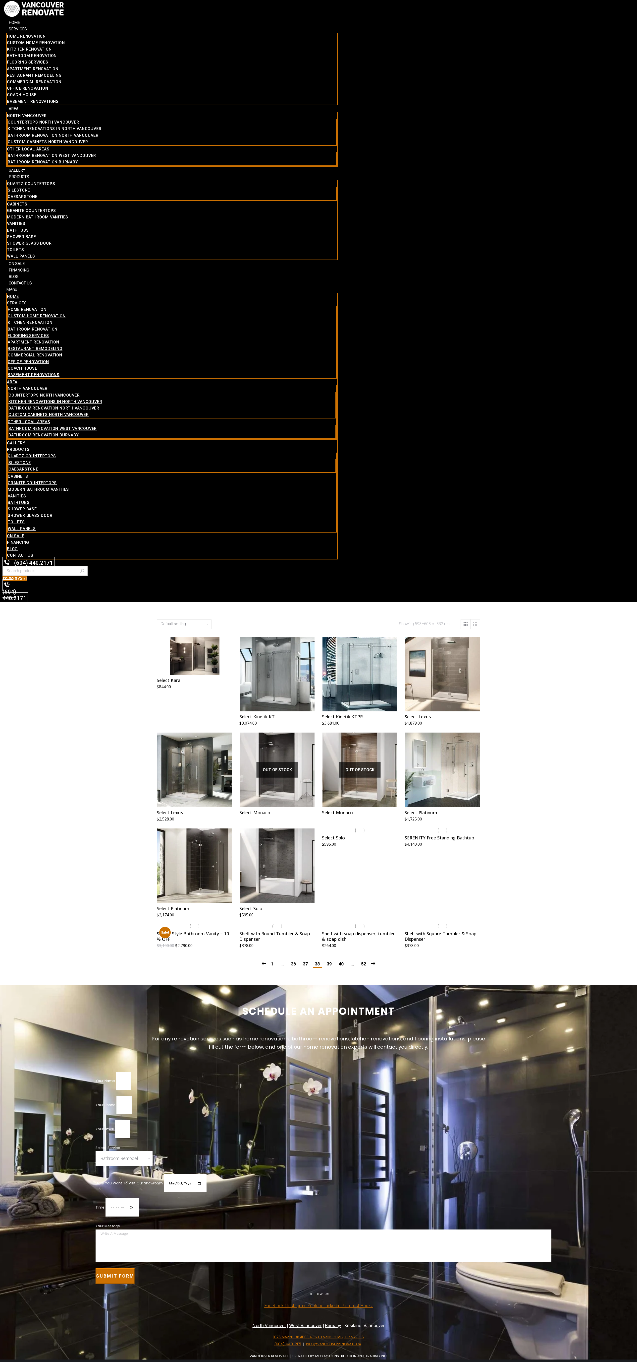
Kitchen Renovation (29, 49)
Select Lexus (418, 717)
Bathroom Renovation (32, 55)
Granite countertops (31, 210)
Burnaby (333, 1325)
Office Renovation (27, 88)
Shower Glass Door (29, 243)
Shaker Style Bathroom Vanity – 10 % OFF (193, 936)
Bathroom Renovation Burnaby (43, 162)
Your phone (106, 1104)
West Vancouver (305, 1325)
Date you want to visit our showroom (130, 1183)
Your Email (105, 1129)
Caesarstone (23, 196)
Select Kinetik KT (257, 717)
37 (305, 963)
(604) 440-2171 (287, 1344)
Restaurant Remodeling (34, 75)
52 (363, 963)
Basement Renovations (33, 101)
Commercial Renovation (34, 81)
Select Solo (250, 908)
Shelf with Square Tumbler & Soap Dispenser (441, 936)
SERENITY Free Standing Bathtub (439, 838)
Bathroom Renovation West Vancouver (52, 155)
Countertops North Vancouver (43, 122)
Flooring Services (27, 62)
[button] (172, 289)
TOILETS (15, 249)
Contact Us (20, 283)
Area (13, 108)
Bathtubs (18, 230)
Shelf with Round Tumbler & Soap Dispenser (274, 936)
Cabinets (17, 204)
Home (14, 22)
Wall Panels (21, 256)
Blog (13, 276)
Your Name (106, 1080)
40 (341, 963)
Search (82, 571)
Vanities (16, 223)
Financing (19, 270)
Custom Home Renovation (36, 42)
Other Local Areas (28, 149)
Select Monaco (254, 813)
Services (18, 29)
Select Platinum (421, 813)
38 (317, 963)
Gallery (17, 170)
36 (293, 963)
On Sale (17, 263)
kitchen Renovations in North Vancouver (54, 128)
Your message (108, 1226)
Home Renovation (26, 36)
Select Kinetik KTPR (342, 717)
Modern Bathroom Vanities (37, 217)
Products (19, 176)
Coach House (22, 94)
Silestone (19, 190)
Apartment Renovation (32, 69)
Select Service (108, 1147)
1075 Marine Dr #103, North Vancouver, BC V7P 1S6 (318, 1337)
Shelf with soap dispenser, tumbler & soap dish (358, 936)
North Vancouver (27, 115)
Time (101, 1207)
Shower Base (21, 236)
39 (329, 963)
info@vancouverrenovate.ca (333, 1344)
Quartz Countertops (31, 183)
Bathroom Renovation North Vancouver (53, 135)
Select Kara (168, 680)
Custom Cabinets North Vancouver (48, 141)
